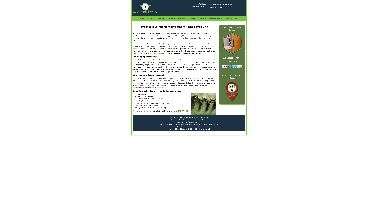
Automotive (171, 19)
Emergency (160, 19)
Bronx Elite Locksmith (156, 53)
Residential (150, 19)
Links (203, 127)
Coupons (192, 19)
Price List (229, 19)
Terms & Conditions (179, 127)
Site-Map (197, 127)
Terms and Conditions (216, 19)
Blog (236, 19)
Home (142, 19)
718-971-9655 (199, 6)
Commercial (182, 19)
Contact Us (202, 19)
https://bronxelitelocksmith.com (196, 120)
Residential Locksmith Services (232, 28)
